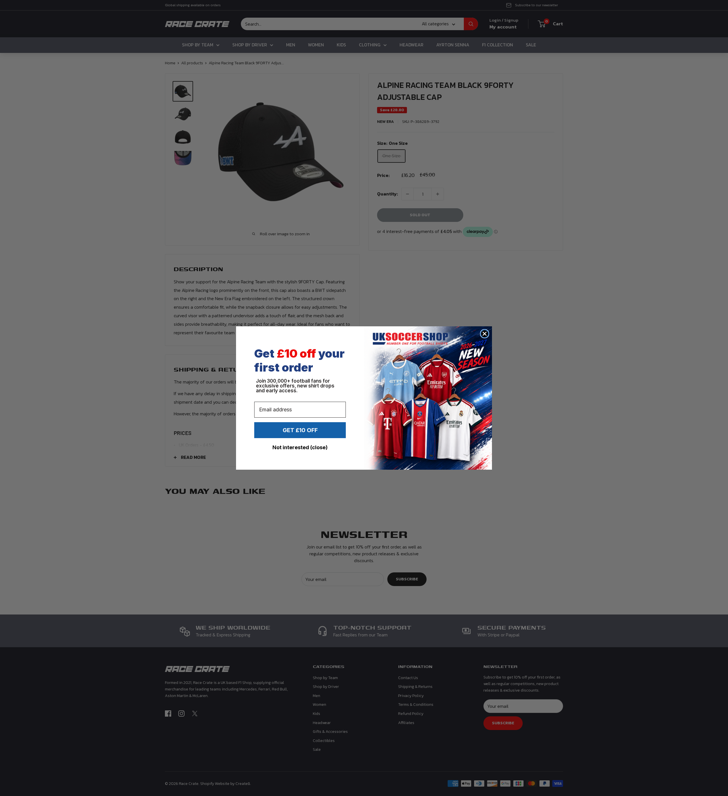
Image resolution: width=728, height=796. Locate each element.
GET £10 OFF (300, 430)
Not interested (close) (300, 447)
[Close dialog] (485, 334)
